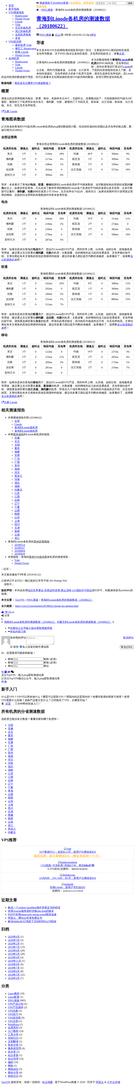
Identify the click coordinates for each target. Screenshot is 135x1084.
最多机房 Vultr (23, 45)
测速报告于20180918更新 (54, 2)
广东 (17, 458)
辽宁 (17, 503)
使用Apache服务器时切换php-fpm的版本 (31, 911)
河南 (17, 479)
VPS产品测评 (15, 1007)
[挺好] (32, 581)
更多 (17, 38)
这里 (121, 53)
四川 (17, 524)
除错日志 (13, 1076)
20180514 (19, 544)
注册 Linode (10, 111)
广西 (17, 462)
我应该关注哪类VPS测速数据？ (32, 83)
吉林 (17, 500)
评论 (93, 34)
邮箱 (10, 662)
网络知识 (13, 1069)
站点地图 (47, 1082)
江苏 (17, 493)
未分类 (12, 1051)
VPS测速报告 (16, 12)
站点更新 (13, 1055)
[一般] (24, 581)
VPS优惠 (13, 1010)
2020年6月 (14, 936)
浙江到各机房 (23, 31)
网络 (10, 1065)
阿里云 (100, 1082)
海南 (17, 469)
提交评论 (127, 647)
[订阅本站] (6, 681)
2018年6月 (14, 971)
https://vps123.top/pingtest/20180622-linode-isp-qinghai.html (46, 606)
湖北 (17, 482)
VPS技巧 (13, 1014)
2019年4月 (14, 957)
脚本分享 (13, 1072)
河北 (17, 472)
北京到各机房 (23, 27)
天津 (17, 527)
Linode (19, 21)
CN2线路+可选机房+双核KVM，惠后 (67, 865)
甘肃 (17, 455)
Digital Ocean (22, 18)
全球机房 (14, 58)
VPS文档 (13, 1021)
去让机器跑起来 (10, 396)
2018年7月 (14, 967)
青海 (10, 790)
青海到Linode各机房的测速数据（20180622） (67, 599)
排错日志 (13, 1038)
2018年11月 (14, 960)
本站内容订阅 (18, 631)
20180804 (19, 550)
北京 (17, 441)
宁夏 (17, 507)
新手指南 (14, 9)
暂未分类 (13, 1044)
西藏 (10, 815)
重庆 (17, 448)
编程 (10, 1062)
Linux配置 (13, 997)
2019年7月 (14, 947)
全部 (17, 421)
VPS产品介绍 (15, 1003)
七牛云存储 (113, 1082)
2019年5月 (14, 954)
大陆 (17, 444)
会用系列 (13, 1027)
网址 (10, 666)
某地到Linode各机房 (26, 431)
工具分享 (13, 1034)
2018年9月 (14, 964)
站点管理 (13, 1058)
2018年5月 (14, 974)
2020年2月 (14, 943)
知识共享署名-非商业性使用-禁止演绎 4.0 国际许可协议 (60, 590)
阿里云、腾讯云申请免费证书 (25, 918)
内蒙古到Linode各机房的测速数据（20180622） (84, 622)
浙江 (17, 538)
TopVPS (5, 1082)
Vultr (17, 24)
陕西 (17, 514)
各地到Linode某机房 (26, 427)
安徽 (17, 437)
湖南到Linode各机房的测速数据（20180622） (30, 622)
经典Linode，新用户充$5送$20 (67, 887)
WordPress (13, 1024)
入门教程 (13, 1031)
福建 (17, 451)
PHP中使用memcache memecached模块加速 (32, 914)
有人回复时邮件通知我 (35, 646)
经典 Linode (21, 52)
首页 (11, 5)
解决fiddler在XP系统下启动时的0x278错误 (32, 921)
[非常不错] (42, 581)
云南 (17, 534)
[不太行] (14, 581)
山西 (17, 510)
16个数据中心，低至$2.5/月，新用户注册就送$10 (67, 851)
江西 (17, 496)
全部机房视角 (23, 34)
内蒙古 (18, 489)
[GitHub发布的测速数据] (6, 671)
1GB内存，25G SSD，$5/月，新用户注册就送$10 (67, 878)
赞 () (8, 612)
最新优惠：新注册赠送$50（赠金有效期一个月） (67, 856)
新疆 (17, 531)
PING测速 (47, 9)
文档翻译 (13, 1041)
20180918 (19, 553)
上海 (17, 520)
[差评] (5, 581)
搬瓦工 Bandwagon (25, 48)
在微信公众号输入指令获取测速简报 (31, 628)
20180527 (19, 547)
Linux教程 (13, 993)
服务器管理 (14, 1048)
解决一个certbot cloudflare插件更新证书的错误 (34, 907)
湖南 (17, 486)
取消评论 (128, 637)
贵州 (17, 465)
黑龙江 (18, 475)
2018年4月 (14, 978)
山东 (17, 517)
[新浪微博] (9, 671)
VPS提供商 (15, 41)
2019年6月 (14, 950)
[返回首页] (37, 9)
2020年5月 (14, 940)
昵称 (10, 659)
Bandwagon (21, 15)
